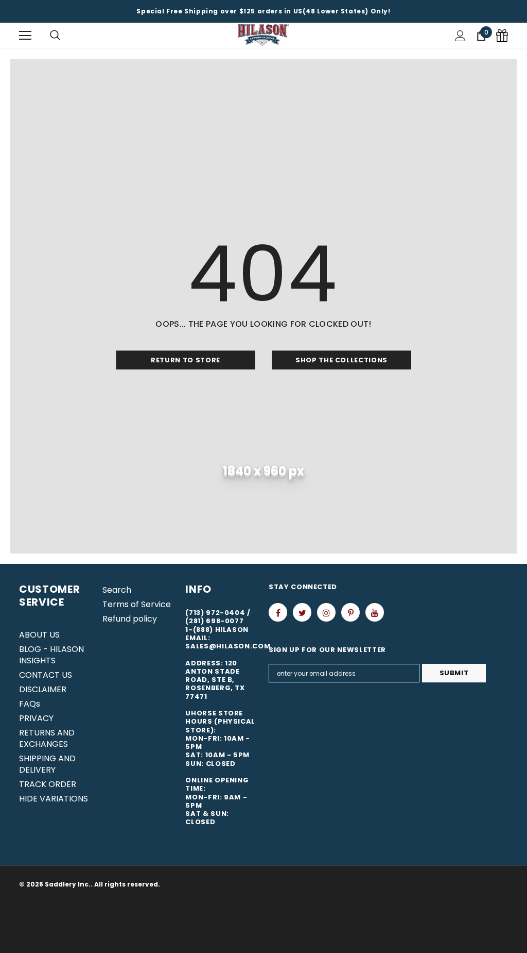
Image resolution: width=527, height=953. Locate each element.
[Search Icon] (55, 35)
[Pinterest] (350, 612)
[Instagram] (326, 612)
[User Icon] (460, 35)
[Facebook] (278, 612)
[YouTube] (374, 612)
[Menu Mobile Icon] (25, 35)
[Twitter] (302, 612)
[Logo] (263, 35)
